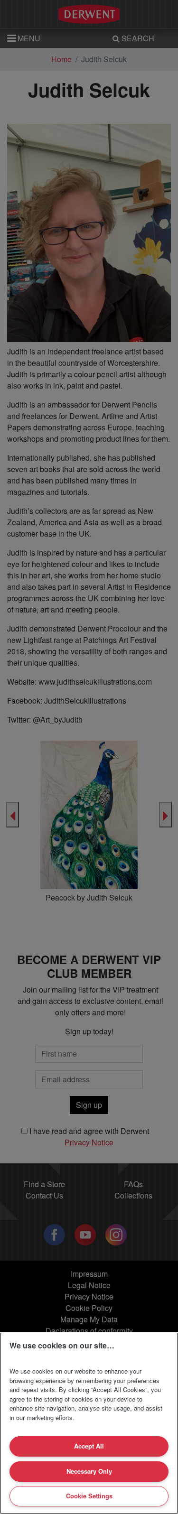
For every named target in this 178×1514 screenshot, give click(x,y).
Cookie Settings (89, 1495)
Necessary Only (89, 1471)
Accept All (89, 1445)
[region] (89, 1423)
